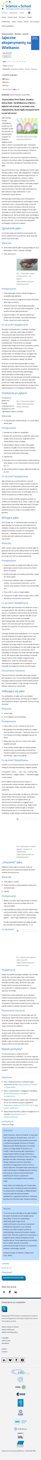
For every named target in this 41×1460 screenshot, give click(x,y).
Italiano (6, 82)
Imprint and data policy (10, 1332)
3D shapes (14, 69)
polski (6, 85)
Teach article (35, 38)
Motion (21, 69)
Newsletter (13, 13)
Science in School (7, 34)
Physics (10, 65)
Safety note (6, 1340)
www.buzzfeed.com (11, 1117)
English (6, 79)
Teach (14, 21)
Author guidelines (8, 26)
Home (4, 17)
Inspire (29, 17)
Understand (6, 21)
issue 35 (25, 34)
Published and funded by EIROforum (13, 1451)
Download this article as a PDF (13, 1277)
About (26, 21)
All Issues (22, 17)
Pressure (34, 69)
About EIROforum (8, 1329)
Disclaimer (5, 1343)
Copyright (5, 1338)
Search (22, 13)
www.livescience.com (18, 1114)
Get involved (34, 21)
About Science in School (10, 1327)
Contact (4, 13)
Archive (4, 1349)
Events (19, 21)
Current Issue (12, 17)
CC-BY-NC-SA (6, 1268)
